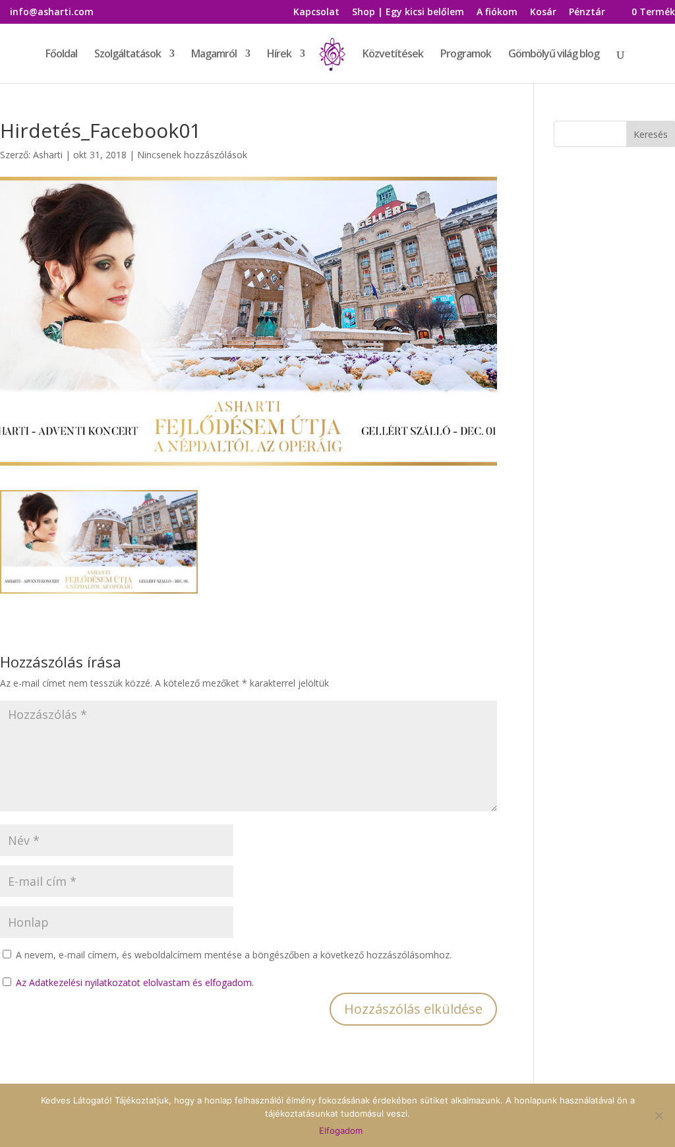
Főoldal (61, 55)
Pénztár (587, 12)
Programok (465, 55)
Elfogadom (341, 1130)
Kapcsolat (316, 12)
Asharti (48, 154)
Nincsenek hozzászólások (192, 154)
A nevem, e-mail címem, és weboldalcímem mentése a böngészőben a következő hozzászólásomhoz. (234, 954)
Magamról (214, 55)
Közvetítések (393, 55)
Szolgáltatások (127, 55)
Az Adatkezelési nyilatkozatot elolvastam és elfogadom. (135, 982)
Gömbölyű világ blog (553, 55)
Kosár (543, 12)
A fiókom (497, 12)
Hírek (279, 55)
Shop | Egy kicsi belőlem (408, 12)
